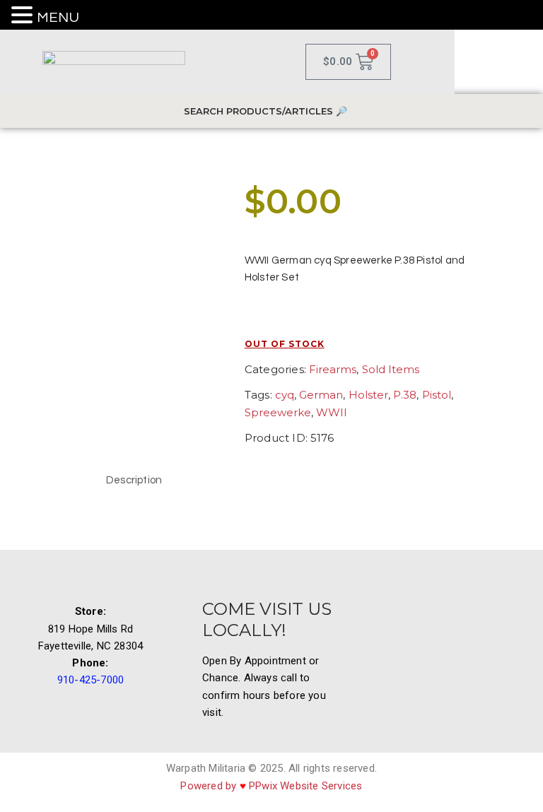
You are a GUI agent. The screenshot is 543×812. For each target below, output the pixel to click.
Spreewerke (278, 412)
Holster (368, 394)
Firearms (332, 369)
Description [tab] (134, 480)
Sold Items (390, 369)
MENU (58, 18)
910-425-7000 (90, 679)
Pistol (436, 394)
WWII (331, 412)
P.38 (404, 394)
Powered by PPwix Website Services (271, 785)
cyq (284, 394)
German (321, 394)
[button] (24, 16)
